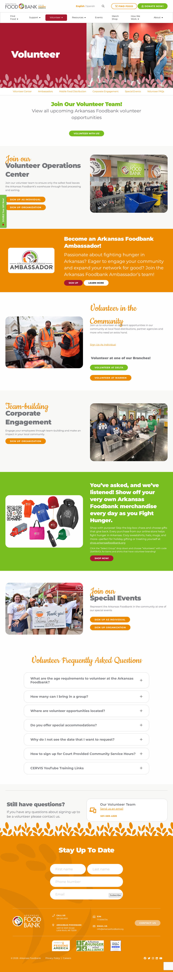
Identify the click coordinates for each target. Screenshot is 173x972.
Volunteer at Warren (111, 378)
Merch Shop (115, 17)
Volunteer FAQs (155, 91)
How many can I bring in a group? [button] (59, 696)
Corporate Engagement (106, 91)
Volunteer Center (22, 91)
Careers (67, 958)
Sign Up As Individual (25, 199)
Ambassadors (45, 91)
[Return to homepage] (25, 6)
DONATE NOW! (154, 6)
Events (99, 17)
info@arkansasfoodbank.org (110, 929)
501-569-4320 (108, 816)
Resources (77, 17)
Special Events (133, 91)
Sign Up (73, 283)
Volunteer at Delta (109, 367)
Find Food (126, 6)
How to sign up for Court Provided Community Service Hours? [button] (83, 754)
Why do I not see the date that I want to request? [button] (72, 739)
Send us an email (111, 808)
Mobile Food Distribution (72, 91)
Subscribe (115, 895)
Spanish (90, 6)
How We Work (135, 17)
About (157, 17)
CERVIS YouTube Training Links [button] (57, 768)
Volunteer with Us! (86, 133)
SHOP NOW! (102, 558)
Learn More (96, 283)
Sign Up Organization (25, 207)
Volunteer (55, 17)
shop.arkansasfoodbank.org (107, 542)
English (80, 6)
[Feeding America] (61, 945)
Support (33, 17)
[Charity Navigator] (115, 945)
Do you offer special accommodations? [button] (63, 725)
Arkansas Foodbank (30, 958)
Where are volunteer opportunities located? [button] (67, 711)
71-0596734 (102, 919)
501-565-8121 (62, 918)
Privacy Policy (53, 958)
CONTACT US (147, 923)
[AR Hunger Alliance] (90, 945)
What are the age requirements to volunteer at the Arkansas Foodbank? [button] (81, 680)
